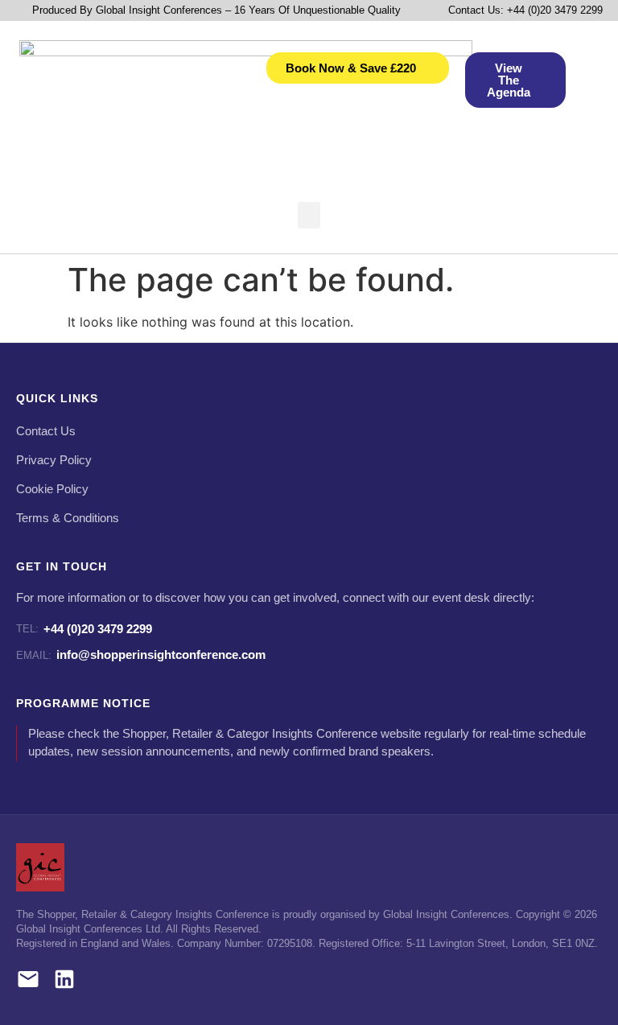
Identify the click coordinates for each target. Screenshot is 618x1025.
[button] (309, 215)
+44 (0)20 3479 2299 (84, 629)
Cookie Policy (52, 489)
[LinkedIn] (64, 982)
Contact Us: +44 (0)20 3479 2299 (525, 10)
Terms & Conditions (67, 518)
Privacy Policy (54, 460)
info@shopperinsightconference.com (141, 654)
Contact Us (46, 431)
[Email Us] (28, 982)
